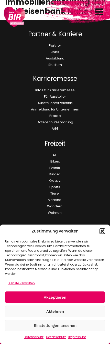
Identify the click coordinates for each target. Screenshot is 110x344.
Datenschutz (33, 337)
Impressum (77, 337)
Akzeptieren (55, 297)
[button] (102, 231)
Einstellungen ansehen (55, 325)
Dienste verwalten (21, 283)
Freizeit (55, 143)
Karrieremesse (55, 78)
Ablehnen (55, 311)
